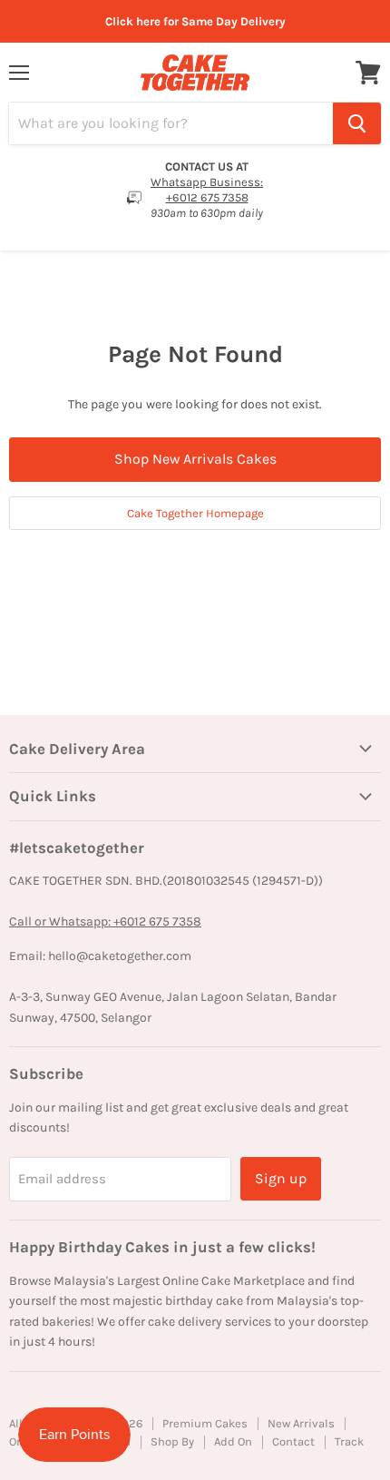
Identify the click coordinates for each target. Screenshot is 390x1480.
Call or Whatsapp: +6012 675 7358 (105, 921)
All (16, 1423)
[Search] (357, 123)
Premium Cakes (205, 1423)
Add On (233, 1441)
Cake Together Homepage (195, 513)
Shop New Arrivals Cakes (195, 458)
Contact (293, 1441)
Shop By (172, 1441)
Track (349, 1441)
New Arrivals (301, 1423)
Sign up (281, 1178)
